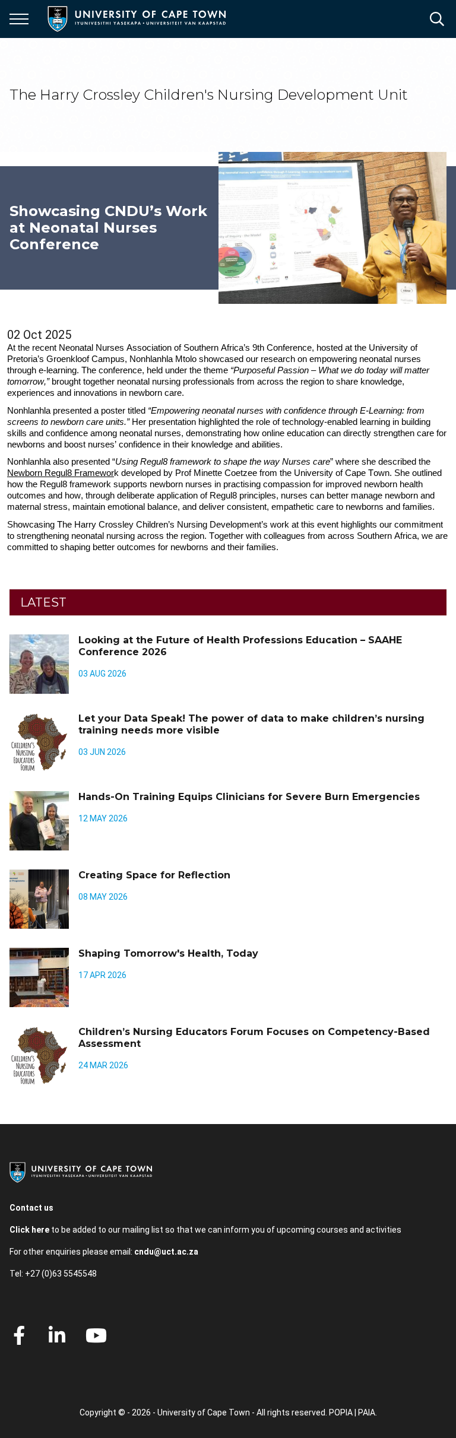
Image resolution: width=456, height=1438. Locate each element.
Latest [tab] (43, 602)
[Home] (81, 1171)
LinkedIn (57, 1335)
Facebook (19, 1335)
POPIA (341, 1412)
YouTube (96, 1335)
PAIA (366, 1412)
